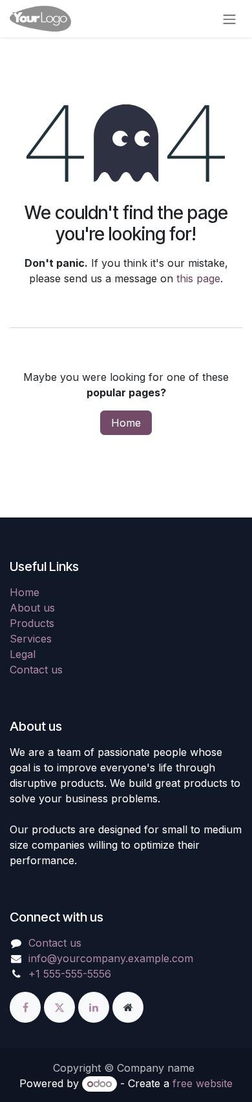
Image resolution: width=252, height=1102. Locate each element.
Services (31, 638)
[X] (61, 1006)
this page (198, 278)
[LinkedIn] (95, 1006)
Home (126, 422)
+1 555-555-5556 (69, 973)
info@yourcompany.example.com (110, 958)
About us (32, 607)
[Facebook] (27, 1006)
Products (32, 623)
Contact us (36, 669)
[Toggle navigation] (229, 18)
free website (203, 1083)
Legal (23, 654)
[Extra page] (127, 1006)
